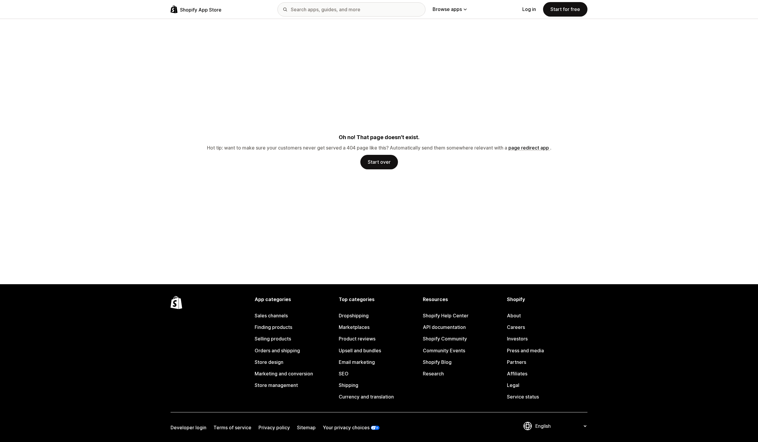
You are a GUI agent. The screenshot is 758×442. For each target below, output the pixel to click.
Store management (276, 385)
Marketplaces (354, 327)
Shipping (348, 385)
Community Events (444, 350)
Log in (529, 9)
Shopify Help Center (445, 316)
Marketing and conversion (284, 374)
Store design (269, 362)
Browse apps (447, 9)
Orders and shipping (277, 350)
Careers (516, 327)
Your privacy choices (346, 427)
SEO (344, 374)
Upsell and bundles (360, 350)
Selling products (273, 339)
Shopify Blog (437, 362)
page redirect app (529, 148)
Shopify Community (445, 339)
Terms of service (232, 427)
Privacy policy (274, 427)
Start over (379, 162)
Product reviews (357, 339)
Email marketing (357, 362)
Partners (516, 362)
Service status (523, 397)
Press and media (525, 350)
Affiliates (517, 374)
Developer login (188, 427)
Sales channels (271, 316)
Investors (517, 339)
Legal (513, 385)
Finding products (273, 327)
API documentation (444, 327)
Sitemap (306, 427)
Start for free (565, 9)
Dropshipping (354, 316)
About (514, 316)
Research (433, 374)
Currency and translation (366, 397)
